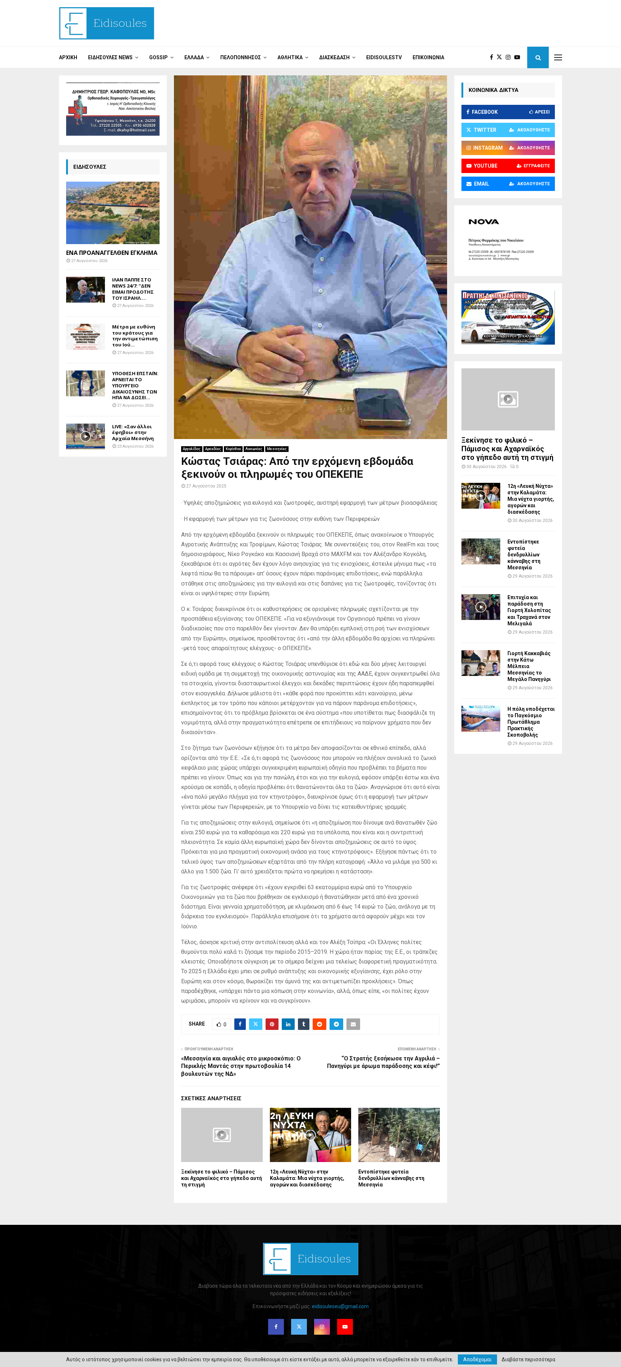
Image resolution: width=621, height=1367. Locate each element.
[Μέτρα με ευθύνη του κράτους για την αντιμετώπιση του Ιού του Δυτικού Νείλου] (85, 337)
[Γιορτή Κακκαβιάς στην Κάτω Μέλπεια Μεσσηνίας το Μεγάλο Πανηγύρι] (480, 663)
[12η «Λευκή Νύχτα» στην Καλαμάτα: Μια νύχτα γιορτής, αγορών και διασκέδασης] (480, 496)
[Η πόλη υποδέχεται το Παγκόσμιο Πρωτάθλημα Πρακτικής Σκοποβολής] (480, 719)
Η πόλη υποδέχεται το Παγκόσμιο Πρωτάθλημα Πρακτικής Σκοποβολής (531, 722)
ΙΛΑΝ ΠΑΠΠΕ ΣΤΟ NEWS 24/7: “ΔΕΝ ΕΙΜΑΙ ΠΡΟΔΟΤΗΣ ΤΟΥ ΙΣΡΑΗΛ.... (133, 288)
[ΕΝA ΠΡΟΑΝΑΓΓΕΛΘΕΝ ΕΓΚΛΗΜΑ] (113, 213)
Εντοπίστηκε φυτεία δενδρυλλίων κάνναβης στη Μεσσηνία (391, 1178)
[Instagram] (510, 57)
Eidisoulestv (384, 57)
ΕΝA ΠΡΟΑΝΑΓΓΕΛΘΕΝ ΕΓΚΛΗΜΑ (111, 253)
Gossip (158, 57)
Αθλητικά (290, 57)
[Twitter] (501, 57)
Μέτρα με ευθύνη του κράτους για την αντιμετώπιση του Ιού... (135, 335)
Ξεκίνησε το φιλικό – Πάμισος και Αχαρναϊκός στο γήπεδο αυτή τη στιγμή (221, 1178)
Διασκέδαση (334, 57)
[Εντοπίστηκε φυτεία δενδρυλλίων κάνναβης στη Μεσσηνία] (480, 551)
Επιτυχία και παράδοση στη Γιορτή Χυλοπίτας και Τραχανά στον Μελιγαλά (529, 610)
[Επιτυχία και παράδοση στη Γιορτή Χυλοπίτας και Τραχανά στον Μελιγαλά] (480, 607)
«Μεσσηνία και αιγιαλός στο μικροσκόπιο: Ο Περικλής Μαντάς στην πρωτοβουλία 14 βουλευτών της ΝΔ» (241, 1066)
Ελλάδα (194, 57)
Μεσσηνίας (277, 449)
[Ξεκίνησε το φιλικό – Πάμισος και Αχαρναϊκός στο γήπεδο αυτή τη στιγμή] (508, 399)
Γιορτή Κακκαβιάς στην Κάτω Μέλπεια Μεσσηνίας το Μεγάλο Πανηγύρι (529, 666)
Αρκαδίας (213, 449)
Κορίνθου (233, 449)
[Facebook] (493, 57)
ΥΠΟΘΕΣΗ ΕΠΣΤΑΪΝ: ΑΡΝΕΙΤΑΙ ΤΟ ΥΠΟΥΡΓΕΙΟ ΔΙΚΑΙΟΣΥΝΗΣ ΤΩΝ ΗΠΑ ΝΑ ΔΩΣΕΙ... (135, 385)
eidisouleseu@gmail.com (340, 1306)
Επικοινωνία (428, 57)
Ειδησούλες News (110, 57)
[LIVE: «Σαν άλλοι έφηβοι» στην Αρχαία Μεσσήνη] (85, 436)
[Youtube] (519, 57)
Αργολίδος (192, 449)
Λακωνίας (253, 449)
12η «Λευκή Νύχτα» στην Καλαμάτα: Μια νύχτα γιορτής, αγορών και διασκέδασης (307, 1178)
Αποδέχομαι (477, 1359)
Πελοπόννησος (240, 57)
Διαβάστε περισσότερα (528, 1359)
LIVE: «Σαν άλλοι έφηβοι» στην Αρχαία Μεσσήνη (133, 432)
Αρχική (68, 57)
